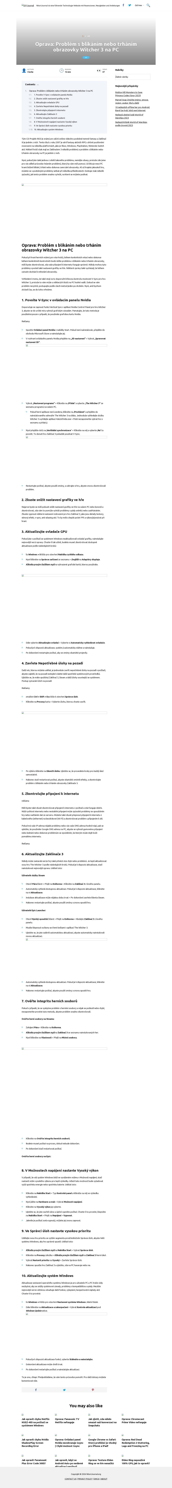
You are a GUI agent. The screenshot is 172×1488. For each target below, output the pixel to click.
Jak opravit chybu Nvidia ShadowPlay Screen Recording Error (35, 1442)
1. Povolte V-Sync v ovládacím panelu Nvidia (53, 95)
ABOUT (104, 1479)
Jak (86, 57)
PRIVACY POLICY (85, 1479)
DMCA (96, 1479)
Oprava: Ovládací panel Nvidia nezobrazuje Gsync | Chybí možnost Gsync (69, 1442)
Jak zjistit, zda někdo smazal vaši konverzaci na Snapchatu (102, 1422)
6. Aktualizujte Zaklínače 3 (45, 114)
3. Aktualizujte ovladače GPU (46, 102)
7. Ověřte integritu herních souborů (49, 118)
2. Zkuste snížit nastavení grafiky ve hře (51, 99)
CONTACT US (70, 1479)
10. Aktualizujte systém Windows (48, 129)
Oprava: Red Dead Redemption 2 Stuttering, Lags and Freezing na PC (136, 1442)
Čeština (138, 5)
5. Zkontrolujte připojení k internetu (49, 110)
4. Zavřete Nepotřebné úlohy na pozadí (51, 106)
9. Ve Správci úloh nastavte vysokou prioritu (53, 126)
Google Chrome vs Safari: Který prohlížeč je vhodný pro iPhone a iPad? (102, 1442)
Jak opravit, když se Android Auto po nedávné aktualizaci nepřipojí (69, 1463)
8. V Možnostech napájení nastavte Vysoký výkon (55, 122)
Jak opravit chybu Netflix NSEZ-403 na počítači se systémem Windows (35, 1422)
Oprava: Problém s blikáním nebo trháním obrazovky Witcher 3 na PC (61, 91)
